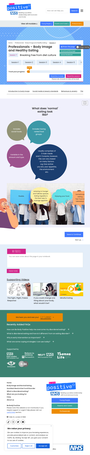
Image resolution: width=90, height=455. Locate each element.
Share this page (69, 47)
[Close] (51, 425)
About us (10, 400)
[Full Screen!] (85, 103)
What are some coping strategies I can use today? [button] (28, 341)
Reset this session (73, 76)
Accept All (43, 446)
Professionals (76, 24)
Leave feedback (67, 55)
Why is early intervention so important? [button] (24, 337)
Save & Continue (74, 234)
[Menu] (82, 11)
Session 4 (57, 62)
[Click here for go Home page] (61, 386)
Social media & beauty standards (45, 91)
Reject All (28, 446)
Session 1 (15, 62)
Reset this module (57, 76)
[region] (28, 438)
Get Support (45, 317)
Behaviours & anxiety (69, 91)
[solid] (23, 422)
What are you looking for (17, 394)
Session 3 (43, 62)
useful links (11, 412)
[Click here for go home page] (19, 7)
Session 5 (71, 62)
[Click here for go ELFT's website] (76, 448)
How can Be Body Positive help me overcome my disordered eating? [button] (36, 329)
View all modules (29, 23)
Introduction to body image (19, 91)
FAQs (9, 397)
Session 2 (29, 62)
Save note (13, 271)
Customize (14, 446)
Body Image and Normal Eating (19, 385)
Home (10, 43)
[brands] (8, 422)
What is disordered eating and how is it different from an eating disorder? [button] (38, 333)
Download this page (68, 51)
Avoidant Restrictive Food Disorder (21, 388)
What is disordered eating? (18, 391)
